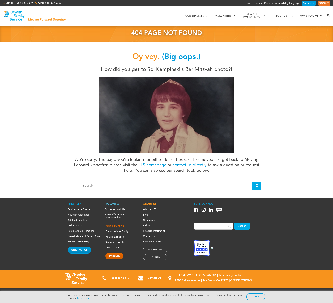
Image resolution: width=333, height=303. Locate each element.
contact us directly (190, 165)
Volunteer (113, 204)
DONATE (324, 3)
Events (258, 3)
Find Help (74, 204)
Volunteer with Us (115, 209)
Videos (147, 225)
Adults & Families (77, 220)
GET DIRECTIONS (241, 280)
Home (248, 3)
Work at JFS (149, 209)
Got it (256, 297)
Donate (114, 256)
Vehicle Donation (114, 237)
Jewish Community (78, 242)
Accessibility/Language (287, 3)
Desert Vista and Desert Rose (84, 236)
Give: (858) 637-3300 (49, 3)
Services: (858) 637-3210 (19, 3)
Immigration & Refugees (81, 231)
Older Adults (75, 225)
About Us (150, 204)
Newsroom (149, 220)
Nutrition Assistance (78, 215)
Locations (155, 249)
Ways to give (114, 226)
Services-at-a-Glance (79, 209)
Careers (268, 3)
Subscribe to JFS (152, 242)
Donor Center (113, 247)
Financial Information (154, 231)
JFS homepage (152, 165)
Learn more (83, 298)
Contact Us (309, 3)
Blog (145, 215)
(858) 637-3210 (120, 278)
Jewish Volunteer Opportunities (114, 215)
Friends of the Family (116, 231)
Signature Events (114, 242)
